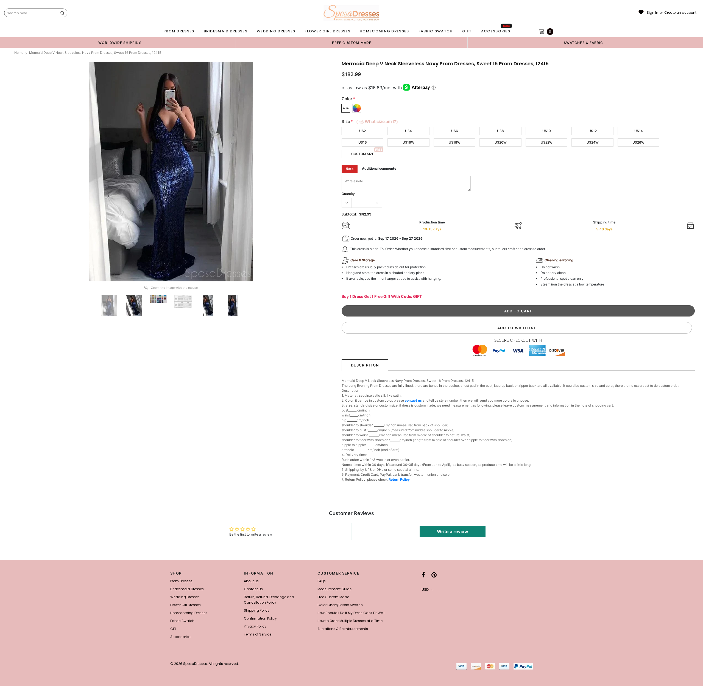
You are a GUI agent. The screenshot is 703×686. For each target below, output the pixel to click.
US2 (362, 131)
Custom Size (362, 154)
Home (18, 53)
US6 (454, 131)
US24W (593, 142)
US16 (362, 142)
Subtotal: (349, 214)
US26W (638, 142)
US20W (501, 142)
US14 (638, 131)
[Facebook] (423, 575)
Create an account (680, 12)
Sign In (652, 12)
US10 (546, 131)
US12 (592, 131)
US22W (547, 142)
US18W (455, 142)
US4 (408, 131)
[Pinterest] (434, 575)
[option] (120, 42)
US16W (408, 142)
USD (425, 589)
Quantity (348, 194)
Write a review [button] (452, 531)
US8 (500, 131)
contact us (413, 400)
